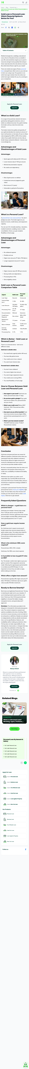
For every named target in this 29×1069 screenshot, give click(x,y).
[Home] (5, 2)
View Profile (14, 686)
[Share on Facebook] (6, 27)
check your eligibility (18, 489)
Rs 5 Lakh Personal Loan (11, 756)
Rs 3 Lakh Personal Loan (11, 751)
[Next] (25, 762)
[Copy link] (18, 27)
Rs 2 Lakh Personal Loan (11, 748)
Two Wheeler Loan (11, 825)
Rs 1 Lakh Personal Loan (10, 745)
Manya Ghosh (22, 22)
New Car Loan (10, 841)
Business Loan (10, 819)
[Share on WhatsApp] (15, 27)
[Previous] (21, 762)
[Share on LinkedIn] (12, 27)
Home (2, 7)
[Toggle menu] (26, 2)
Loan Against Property (12, 836)
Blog (7, 7)
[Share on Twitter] (9, 27)
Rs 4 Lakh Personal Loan (11, 754)
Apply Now (14, 107)
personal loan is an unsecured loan (11, 218)
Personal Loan (13, 7)
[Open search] (23, 2)
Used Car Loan (10, 830)
